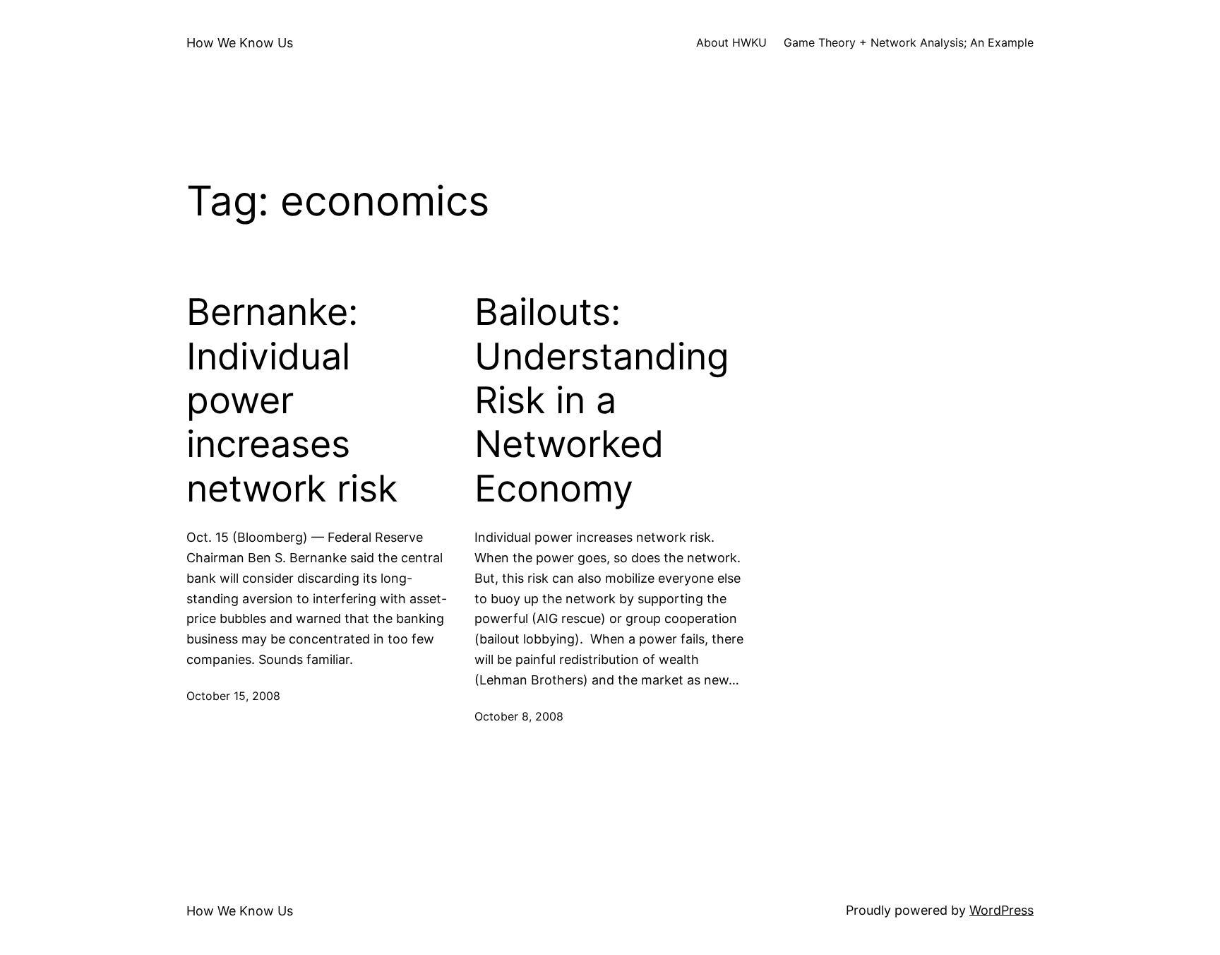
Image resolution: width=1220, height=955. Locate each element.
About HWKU (731, 42)
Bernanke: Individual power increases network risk (291, 400)
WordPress (1001, 910)
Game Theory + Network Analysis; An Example (909, 42)
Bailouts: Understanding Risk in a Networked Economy (601, 400)
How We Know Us (239, 42)
